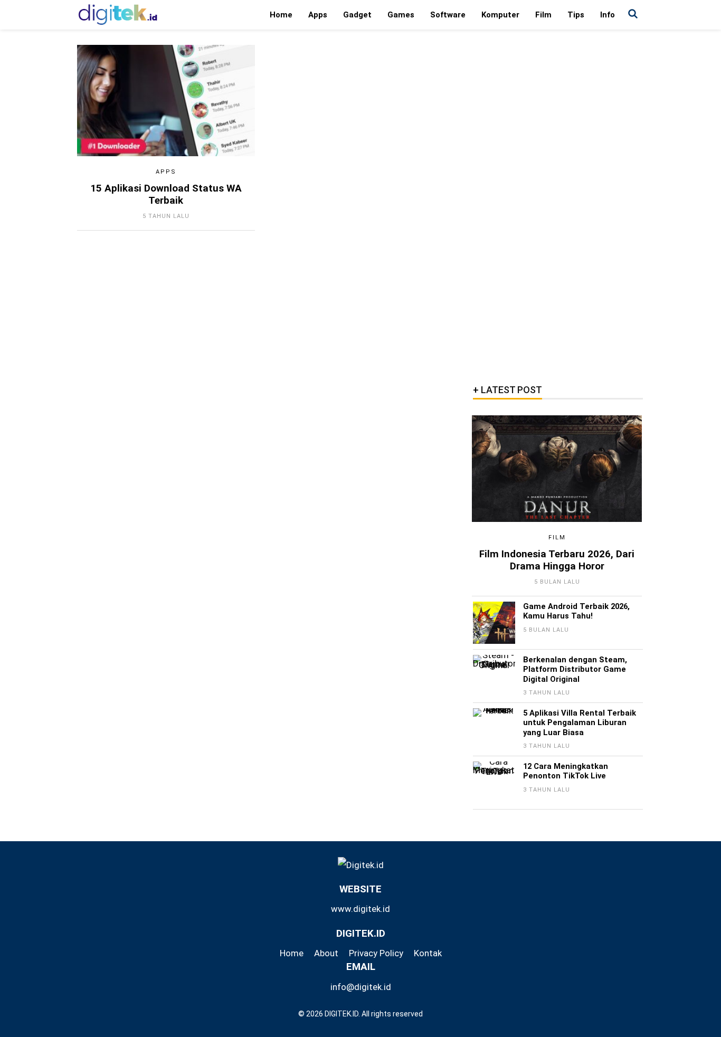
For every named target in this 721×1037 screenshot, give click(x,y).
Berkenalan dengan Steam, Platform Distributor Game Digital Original (575, 669)
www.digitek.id (360, 908)
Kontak (428, 953)
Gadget (357, 15)
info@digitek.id (360, 987)
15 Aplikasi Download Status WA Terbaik (166, 194)
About (326, 953)
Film (543, 15)
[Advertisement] (557, 203)
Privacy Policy (376, 953)
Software (448, 15)
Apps (317, 15)
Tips (575, 15)
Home (281, 15)
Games (400, 15)
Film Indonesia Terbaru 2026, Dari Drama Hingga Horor (556, 560)
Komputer (500, 15)
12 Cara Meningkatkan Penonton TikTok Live (565, 771)
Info (607, 15)
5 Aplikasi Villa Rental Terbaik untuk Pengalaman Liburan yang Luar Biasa (579, 722)
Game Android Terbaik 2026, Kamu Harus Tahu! (576, 611)
